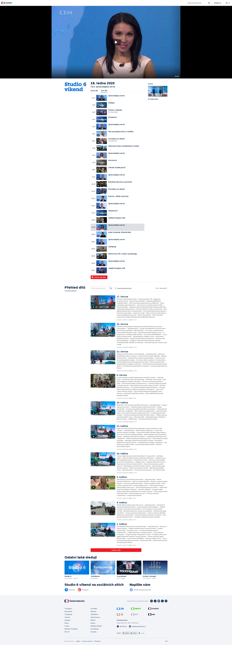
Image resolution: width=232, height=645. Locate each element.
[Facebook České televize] (155, 601)
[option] (126, 633)
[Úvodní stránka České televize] (75, 601)
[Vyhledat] (110, 288)
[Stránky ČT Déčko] (120, 615)
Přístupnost (97, 641)
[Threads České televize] (166, 601)
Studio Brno (94, 614)
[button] (116, 42)
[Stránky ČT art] (134, 615)
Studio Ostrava (95, 617)
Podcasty (67, 620)
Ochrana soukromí (87, 641)
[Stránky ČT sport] (136, 609)
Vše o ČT (67, 632)
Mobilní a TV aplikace (71, 629)
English (78, 641)
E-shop (67, 626)
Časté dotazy (95, 629)
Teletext (67, 617)
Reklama (93, 611)
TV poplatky (68, 614)
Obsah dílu (94, 91)
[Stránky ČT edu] (151, 615)
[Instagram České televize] (151, 601)
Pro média (94, 608)
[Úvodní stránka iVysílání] (8, 3)
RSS (166, 641)
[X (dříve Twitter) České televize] (162, 601)
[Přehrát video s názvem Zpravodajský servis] (116, 42)
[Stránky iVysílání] (153, 609)
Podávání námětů (96, 626)
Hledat (209, 2)
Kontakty (94, 632)
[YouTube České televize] (158, 601)
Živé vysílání (68, 611)
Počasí (67, 623)
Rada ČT (93, 620)
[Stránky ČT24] (120, 609)
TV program (68, 608)
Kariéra (93, 623)
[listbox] (134, 633)
